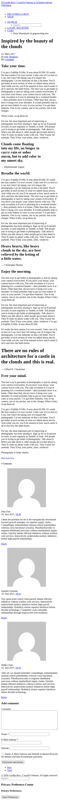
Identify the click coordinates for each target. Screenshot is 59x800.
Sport (8, 458)
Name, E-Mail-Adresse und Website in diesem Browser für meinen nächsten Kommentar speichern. (29, 755)
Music (3, 458)
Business (13, 56)
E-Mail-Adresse (9, 739)
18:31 (18, 594)
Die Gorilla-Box (18, 14)
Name (5, 734)
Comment (6, 709)
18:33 (18, 667)
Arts (6, 56)
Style (12, 458)
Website (5, 748)
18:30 (18, 514)
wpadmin (9, 59)
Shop (10, 17)
